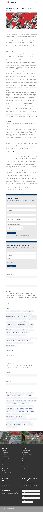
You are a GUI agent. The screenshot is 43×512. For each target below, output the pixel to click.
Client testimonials (5, 458)
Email (23, 496)
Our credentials (5, 452)
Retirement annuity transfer (19, 329)
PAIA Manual (4, 470)
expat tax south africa (32, 316)
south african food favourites (11, 337)
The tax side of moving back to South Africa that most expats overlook (19, 301)
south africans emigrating (26, 340)
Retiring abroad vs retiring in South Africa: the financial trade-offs (18, 303)
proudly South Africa (30, 324)
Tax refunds (24, 458)
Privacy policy (4, 466)
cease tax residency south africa (28, 311)
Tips (24, 342)
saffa (27, 329)
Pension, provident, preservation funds (29, 466)
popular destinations (21, 324)
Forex (23, 456)
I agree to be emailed (11, 262)
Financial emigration (26, 450)
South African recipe (32, 337)
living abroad (14, 321)
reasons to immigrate (10, 327)
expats (25, 316)
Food (25, 319)
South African (8, 332)
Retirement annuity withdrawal (28, 454)
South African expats (16, 332)
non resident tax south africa (23, 321)
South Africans (17, 340)
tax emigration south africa (17, 342)
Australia (19, 311)
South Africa (32, 329)
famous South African (10, 319)
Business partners (5, 456)
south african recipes (10, 340)
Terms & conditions (6, 468)
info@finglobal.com (5, 482)
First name (24, 488)
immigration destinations (32, 319)
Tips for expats (29, 342)
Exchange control (25, 462)
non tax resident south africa (11, 324)
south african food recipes (22, 337)
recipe (26, 327)
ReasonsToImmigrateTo (20, 327)
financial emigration (18, 319)
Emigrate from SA (29, 313)
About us (4, 450)
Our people (4, 454)
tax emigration (8, 342)
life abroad (8, 321)
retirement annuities (9, 329)
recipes (30, 327)
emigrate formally (21, 313)
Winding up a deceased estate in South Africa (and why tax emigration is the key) (21, 295)
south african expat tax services (11, 335)
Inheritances (24, 468)
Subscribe (12, 266)
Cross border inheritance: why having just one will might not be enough (19, 293)
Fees (3, 460)
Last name (24, 492)
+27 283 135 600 (5, 485)
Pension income (25, 464)
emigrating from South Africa (11, 316)
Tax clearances (25, 460)
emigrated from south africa (11, 313)
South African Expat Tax (25, 332)
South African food (22, 335)
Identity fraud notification (7, 472)
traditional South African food (11, 345)
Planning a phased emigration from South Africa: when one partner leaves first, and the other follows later (21, 298)
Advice (7, 311)
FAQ (3, 462)
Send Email (12, 232)
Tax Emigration (25, 452)
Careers (3, 464)
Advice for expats (13, 311)
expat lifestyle (20, 316)
